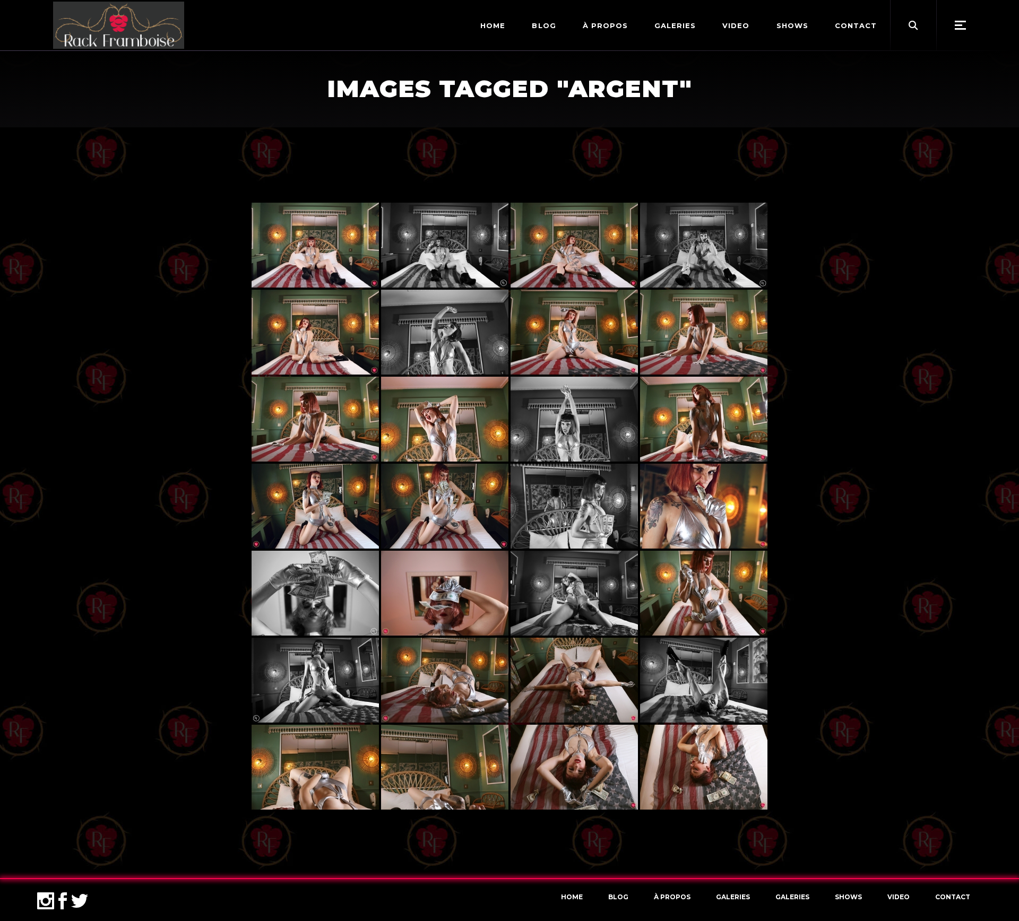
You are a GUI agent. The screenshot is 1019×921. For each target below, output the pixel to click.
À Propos (672, 897)
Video (898, 897)
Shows (848, 897)
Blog (618, 897)
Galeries (733, 897)
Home (572, 897)
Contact (952, 897)
